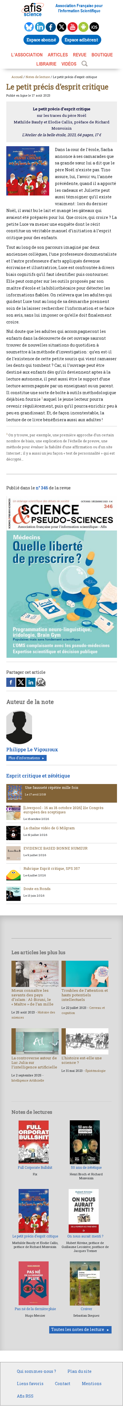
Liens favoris (30, 1383)
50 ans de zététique (86, 1167)
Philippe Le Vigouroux (32, 749)
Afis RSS (25, 1396)
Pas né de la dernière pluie (35, 1309)
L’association (27, 55)
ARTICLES (58, 55)
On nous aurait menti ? (85, 1236)
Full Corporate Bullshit (35, 1167)
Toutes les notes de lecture (77, 1329)
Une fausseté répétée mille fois (51, 787)
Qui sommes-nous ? (36, 1371)
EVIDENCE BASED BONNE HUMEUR (55, 848)
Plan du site (80, 1371)
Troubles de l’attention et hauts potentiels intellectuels (84, 995)
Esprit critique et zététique (38, 775)
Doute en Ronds (37, 888)
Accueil (17, 77)
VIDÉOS (68, 64)
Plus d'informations (24, 758)
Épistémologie (96, 1071)
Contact (62, 1383)
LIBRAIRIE (46, 64)
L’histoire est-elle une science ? (81, 1060)
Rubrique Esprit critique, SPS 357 (51, 868)
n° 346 (42, 487)
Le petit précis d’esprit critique (35, 1236)
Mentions (92, 1383)
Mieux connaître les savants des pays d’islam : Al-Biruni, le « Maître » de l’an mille (32, 997)
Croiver (86, 1309)
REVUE (79, 55)
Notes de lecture (38, 77)
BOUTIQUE (102, 55)
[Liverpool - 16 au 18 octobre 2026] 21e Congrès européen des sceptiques (63, 809)
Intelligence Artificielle (27, 1080)
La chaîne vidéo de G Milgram (49, 828)
